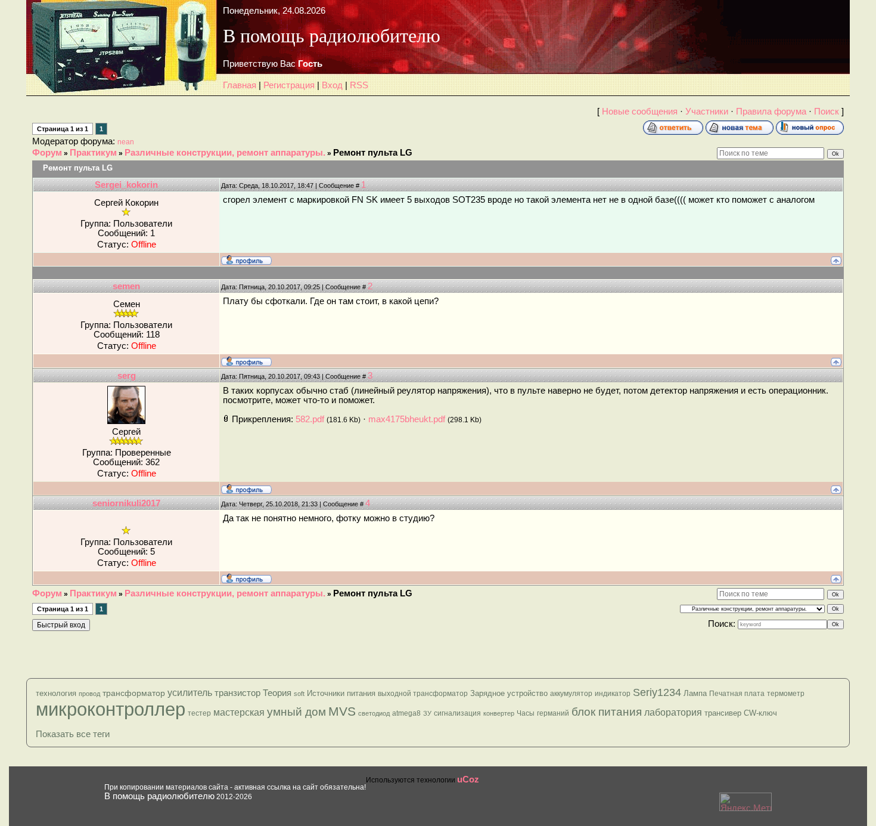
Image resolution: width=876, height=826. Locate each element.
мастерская (239, 712)
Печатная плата (737, 693)
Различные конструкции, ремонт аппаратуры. (225, 152)
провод (89, 693)
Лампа (695, 693)
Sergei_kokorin (126, 185)
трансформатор (133, 693)
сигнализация (457, 713)
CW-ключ (760, 713)
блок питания (606, 712)
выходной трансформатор (423, 693)
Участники (706, 111)
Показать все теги (73, 734)
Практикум (93, 152)
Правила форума (771, 111)
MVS (342, 711)
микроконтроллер (110, 709)
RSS (359, 85)
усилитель (189, 693)
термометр (785, 693)
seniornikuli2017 (126, 503)
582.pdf (310, 419)
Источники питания (341, 693)
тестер (199, 713)
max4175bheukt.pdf (406, 419)
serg (126, 375)
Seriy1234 (657, 692)
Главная (239, 85)
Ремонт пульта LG (372, 152)
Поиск (826, 111)
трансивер (722, 713)
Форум (47, 152)
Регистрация (289, 85)
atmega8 (406, 713)
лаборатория (673, 712)
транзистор (237, 693)
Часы (526, 713)
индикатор (612, 693)
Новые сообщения (640, 111)
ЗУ (427, 713)
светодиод (374, 713)
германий (553, 713)
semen (126, 286)
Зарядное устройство (509, 693)
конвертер (498, 713)
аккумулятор (571, 693)
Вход (332, 85)
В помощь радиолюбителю (159, 796)
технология (56, 693)
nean (125, 142)
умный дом (296, 712)
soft (299, 693)
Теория (277, 693)
